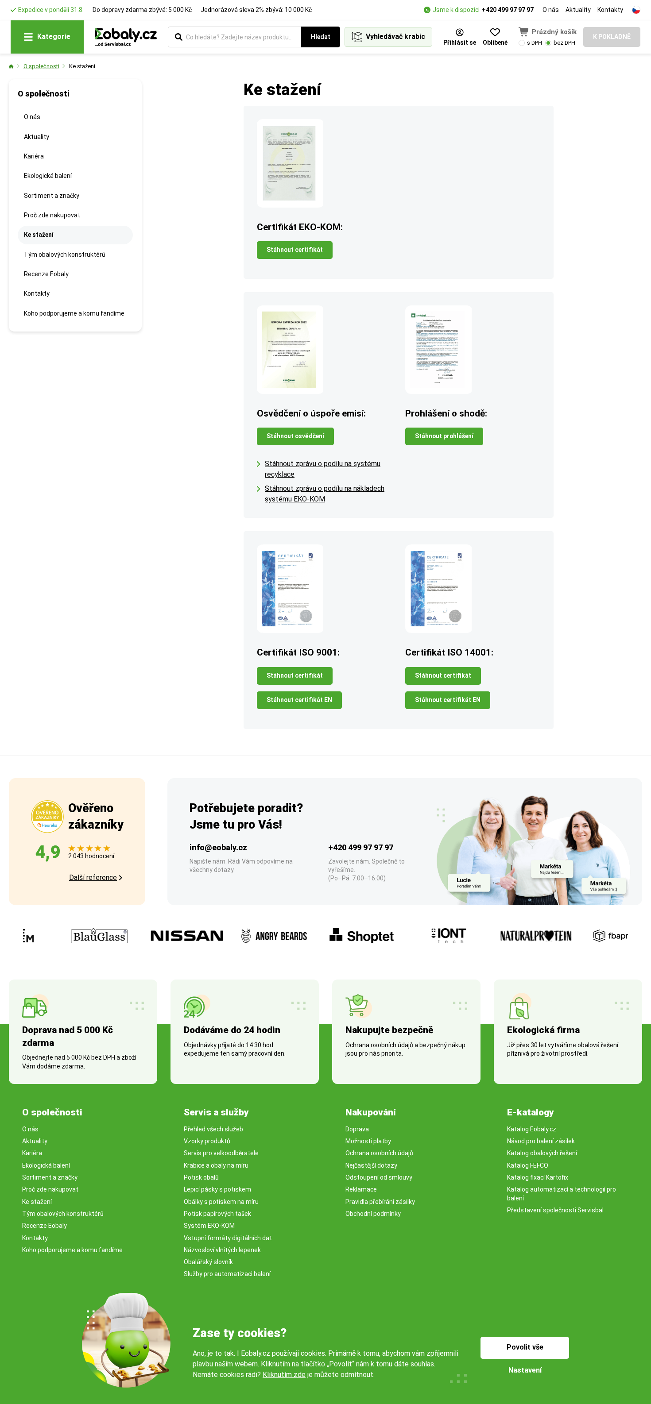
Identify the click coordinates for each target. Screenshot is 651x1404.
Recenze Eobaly (46, 274)
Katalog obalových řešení (542, 1153)
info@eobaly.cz (218, 847)
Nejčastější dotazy (371, 1165)
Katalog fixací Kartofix (537, 1177)
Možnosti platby (368, 1141)
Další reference (93, 877)
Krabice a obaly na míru (216, 1165)
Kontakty (610, 9)
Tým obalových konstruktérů (64, 254)
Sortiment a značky (51, 195)
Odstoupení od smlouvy (378, 1177)
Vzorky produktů (207, 1141)
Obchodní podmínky (373, 1213)
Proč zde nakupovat (52, 215)
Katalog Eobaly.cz (531, 1129)
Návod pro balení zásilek (541, 1141)
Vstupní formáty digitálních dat (228, 1238)
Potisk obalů (201, 1177)
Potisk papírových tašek (217, 1213)
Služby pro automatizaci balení (227, 1273)
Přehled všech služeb (213, 1129)
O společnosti (41, 66)
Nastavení (525, 1370)
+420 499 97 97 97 (508, 9)
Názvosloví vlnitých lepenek (222, 1250)
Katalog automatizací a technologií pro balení (561, 1193)
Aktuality (578, 9)
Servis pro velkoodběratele (221, 1153)
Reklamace (361, 1189)
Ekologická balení (48, 175)
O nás (550, 9)
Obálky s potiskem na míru (221, 1201)
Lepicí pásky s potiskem (217, 1189)
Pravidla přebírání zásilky (380, 1201)
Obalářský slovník (208, 1261)
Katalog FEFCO (527, 1165)
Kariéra (34, 156)
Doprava (357, 1129)
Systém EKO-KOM (209, 1225)
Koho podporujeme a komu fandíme (74, 313)
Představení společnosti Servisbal (555, 1210)
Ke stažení (82, 66)
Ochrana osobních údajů (379, 1153)
